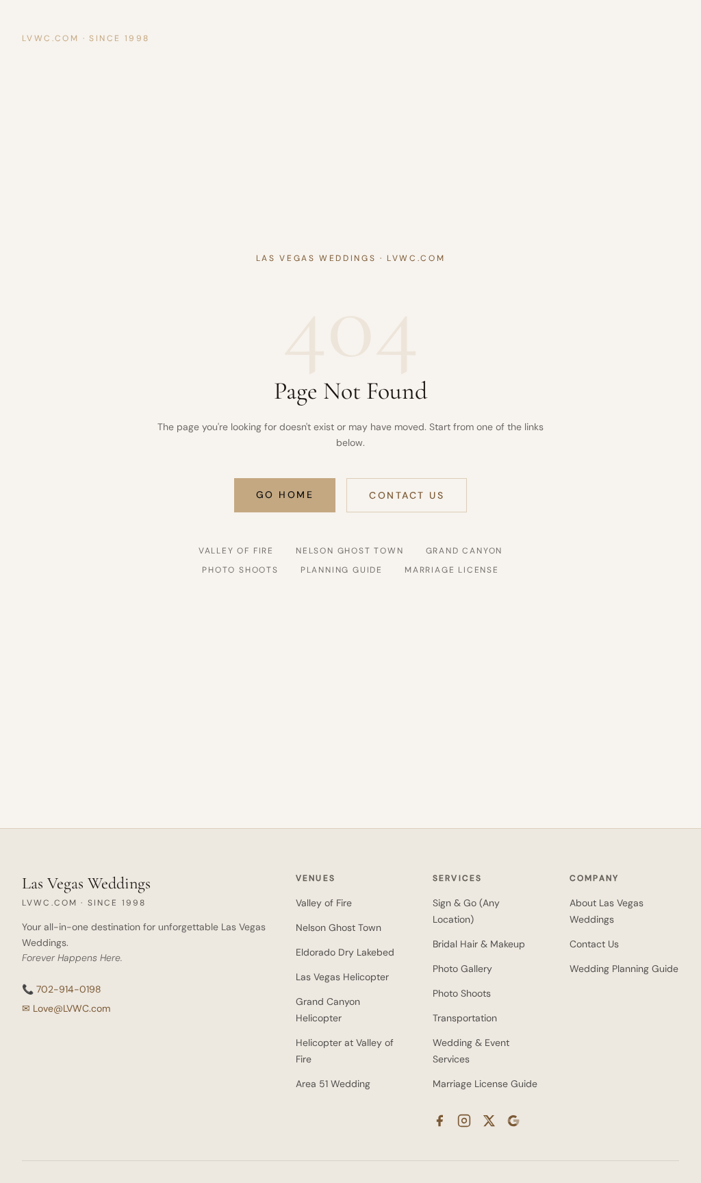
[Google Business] (513, 1121)
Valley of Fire (236, 550)
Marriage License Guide (485, 1084)
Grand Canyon (464, 550)
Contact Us (406, 495)
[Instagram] (464, 1121)
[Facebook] (439, 1121)
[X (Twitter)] (489, 1121)
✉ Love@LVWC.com (66, 1008)
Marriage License (452, 569)
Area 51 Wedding (333, 1084)
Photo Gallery (462, 968)
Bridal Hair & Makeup (479, 944)
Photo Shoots (240, 569)
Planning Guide (342, 569)
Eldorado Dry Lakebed (345, 952)
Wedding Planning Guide (624, 968)
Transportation (465, 1018)
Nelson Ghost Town (350, 550)
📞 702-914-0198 (61, 989)
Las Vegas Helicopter (342, 977)
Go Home (285, 494)
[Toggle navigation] (665, 27)
